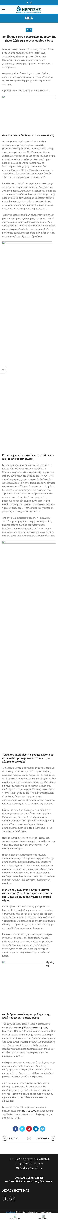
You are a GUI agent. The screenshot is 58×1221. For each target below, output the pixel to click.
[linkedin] (36, 1129)
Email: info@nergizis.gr (30, 1168)
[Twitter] (22, 1129)
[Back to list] (29, 1138)
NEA (29, 30)
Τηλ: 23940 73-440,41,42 (30, 1163)
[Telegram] (42, 1129)
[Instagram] (30, 2)
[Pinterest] (29, 1129)
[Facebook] (27, 2)
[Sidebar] (3, 369)
